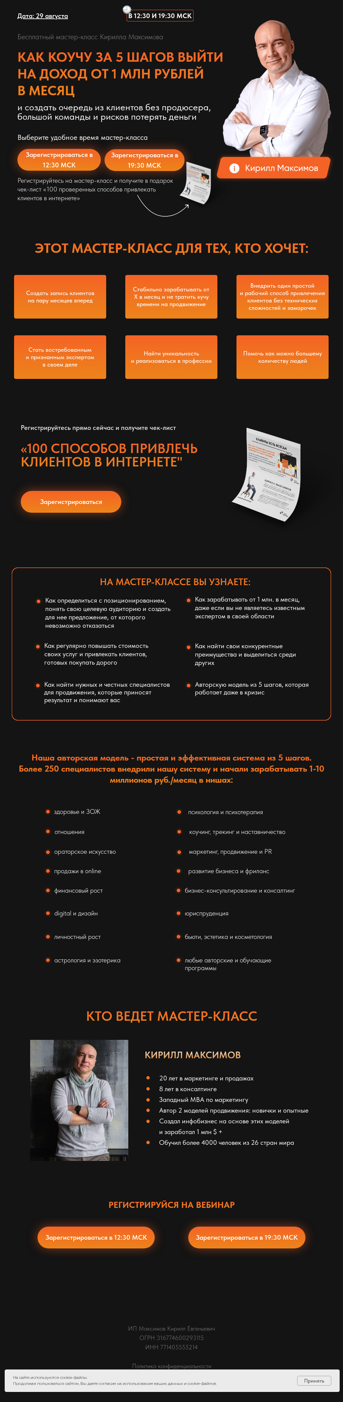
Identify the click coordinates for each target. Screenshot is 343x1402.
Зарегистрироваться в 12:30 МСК (59, 160)
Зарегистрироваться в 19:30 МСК (144, 160)
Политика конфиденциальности (171, 1365)
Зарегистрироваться (71, 502)
